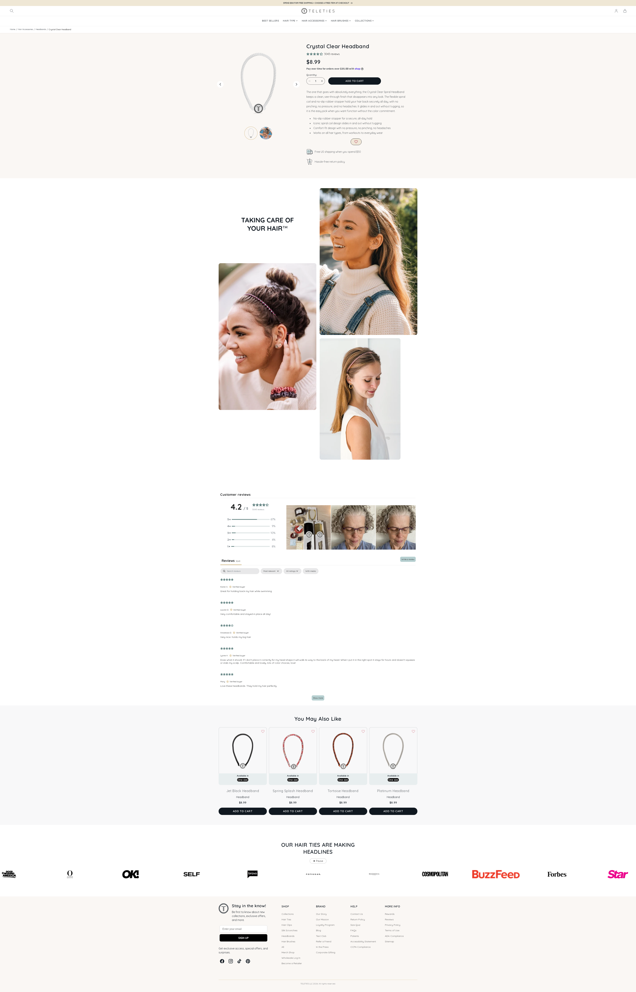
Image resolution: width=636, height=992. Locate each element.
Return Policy (357, 919)
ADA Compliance (394, 936)
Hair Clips (287, 924)
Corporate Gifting (325, 952)
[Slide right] (296, 84)
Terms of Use (392, 930)
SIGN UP (243, 937)
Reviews (389, 919)
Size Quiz (355, 924)
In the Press (322, 946)
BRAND (320, 906)
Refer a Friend (323, 941)
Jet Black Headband (242, 791)
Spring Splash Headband (293, 791)
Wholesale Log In (291, 957)
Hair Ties (286, 919)
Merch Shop (288, 952)
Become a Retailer (292, 963)
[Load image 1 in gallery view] (251, 133)
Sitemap (389, 941)
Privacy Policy (392, 924)
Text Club (321, 936)
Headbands (41, 29)
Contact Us (356, 913)
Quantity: (311, 74)
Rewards (390, 913)
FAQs (353, 930)
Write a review (407, 559)
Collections (288, 913)
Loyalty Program (325, 924)
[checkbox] (310, 571)
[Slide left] (220, 84)
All (283, 946)
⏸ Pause (318, 860)
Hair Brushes (288, 941)
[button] (12, 11)
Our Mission (322, 919)
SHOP (285, 906)
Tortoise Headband (343, 791)
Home (12, 29)
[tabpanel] (318, 636)
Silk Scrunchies (289, 930)
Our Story (321, 913)
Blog (318, 930)
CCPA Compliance (360, 946)
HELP (353, 906)
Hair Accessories (25, 29)
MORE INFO (392, 906)
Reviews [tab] (231, 561)
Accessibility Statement (363, 941)
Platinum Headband (393, 791)
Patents (354, 936)
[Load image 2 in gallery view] (265, 133)
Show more (318, 698)
